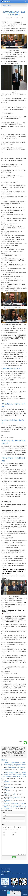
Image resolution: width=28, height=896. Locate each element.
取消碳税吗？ (7, 781)
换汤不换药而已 (8, 800)
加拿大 (14, 24)
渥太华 (18, 473)
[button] (3, 827)
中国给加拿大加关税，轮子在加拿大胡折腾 (14, 803)
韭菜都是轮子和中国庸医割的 (12, 797)
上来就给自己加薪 (8, 787)
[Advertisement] (14, 730)
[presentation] (3, 827)
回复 (14, 857)
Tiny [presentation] (24, 854)
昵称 (4, 818)
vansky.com (12, 890)
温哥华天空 (7, 1)
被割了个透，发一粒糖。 (10, 794)
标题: (4, 812)
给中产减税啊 (7, 790)
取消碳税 (7, 784)
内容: (3, 824)
